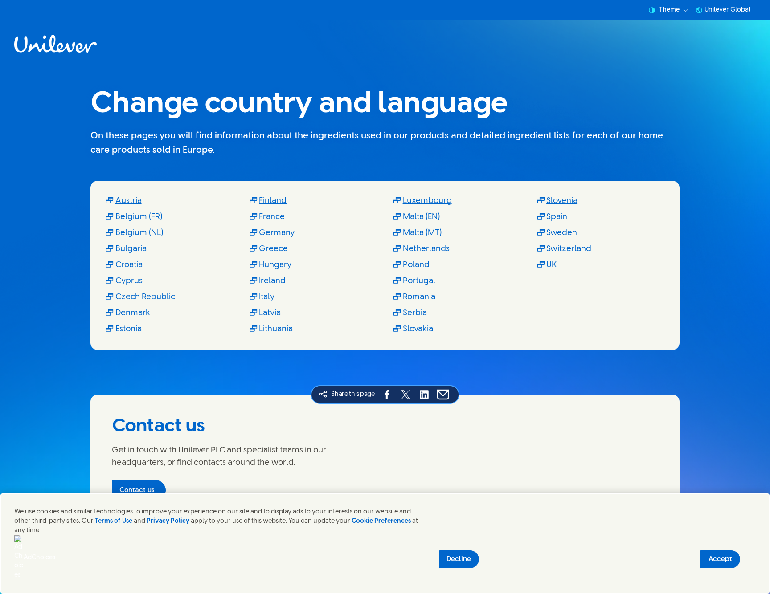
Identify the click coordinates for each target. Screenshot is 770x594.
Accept (720, 559)
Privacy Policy (168, 521)
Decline (458, 559)
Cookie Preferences (381, 521)
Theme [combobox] (669, 10)
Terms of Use (113, 521)
